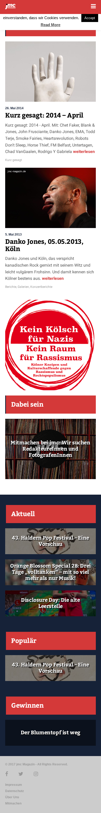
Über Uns (12, 797)
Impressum (13, 785)
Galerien (23, 287)
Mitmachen (13, 803)
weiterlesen (83, 151)
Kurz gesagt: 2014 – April (44, 115)
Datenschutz (14, 791)
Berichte (10, 287)
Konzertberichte (41, 287)
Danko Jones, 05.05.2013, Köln (44, 245)
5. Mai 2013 (13, 234)
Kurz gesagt (13, 160)
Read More (50, 25)
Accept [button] (89, 18)
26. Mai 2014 (14, 108)
